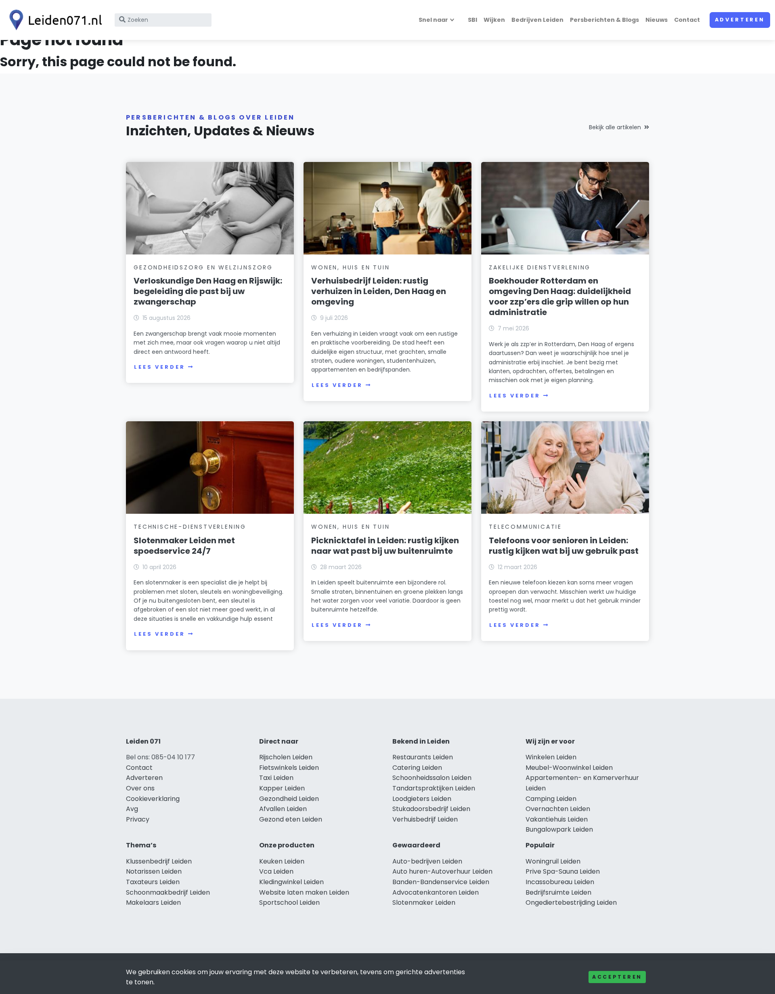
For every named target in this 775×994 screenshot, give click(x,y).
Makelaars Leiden (153, 902)
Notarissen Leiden (154, 871)
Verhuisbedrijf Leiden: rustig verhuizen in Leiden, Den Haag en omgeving (378, 291)
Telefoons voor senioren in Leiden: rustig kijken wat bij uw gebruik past (564, 546)
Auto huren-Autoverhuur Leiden (442, 871)
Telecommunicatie (525, 527)
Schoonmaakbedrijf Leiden (168, 892)
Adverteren (740, 19)
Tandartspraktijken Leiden (433, 788)
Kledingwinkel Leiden (291, 882)
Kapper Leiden (282, 788)
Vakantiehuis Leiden (557, 819)
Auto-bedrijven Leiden (427, 861)
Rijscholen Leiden (285, 757)
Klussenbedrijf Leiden (159, 861)
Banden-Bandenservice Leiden (440, 882)
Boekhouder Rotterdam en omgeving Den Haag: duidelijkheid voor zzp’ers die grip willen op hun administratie (560, 296)
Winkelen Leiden (551, 757)
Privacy (137, 819)
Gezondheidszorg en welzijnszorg (203, 267)
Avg (132, 808)
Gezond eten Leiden (290, 819)
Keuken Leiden (281, 861)
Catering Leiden (417, 767)
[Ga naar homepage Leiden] (53, 20)
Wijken (494, 20)
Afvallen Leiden (283, 808)
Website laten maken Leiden (304, 892)
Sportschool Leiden (289, 902)
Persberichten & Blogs (604, 20)
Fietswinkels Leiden (289, 767)
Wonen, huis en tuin (350, 267)
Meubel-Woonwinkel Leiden (569, 767)
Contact (687, 20)
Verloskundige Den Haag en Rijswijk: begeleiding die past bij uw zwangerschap (208, 291)
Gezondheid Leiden (289, 798)
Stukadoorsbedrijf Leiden (431, 808)
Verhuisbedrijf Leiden (425, 819)
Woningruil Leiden (553, 861)
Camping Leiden (551, 798)
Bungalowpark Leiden (559, 829)
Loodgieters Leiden (421, 798)
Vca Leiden (276, 871)
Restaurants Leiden (422, 757)
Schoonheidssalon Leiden (431, 777)
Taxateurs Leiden (153, 882)
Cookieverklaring (153, 798)
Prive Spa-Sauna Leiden (563, 871)
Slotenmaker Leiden (423, 902)
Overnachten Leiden (558, 808)
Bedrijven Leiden (537, 20)
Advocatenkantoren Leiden (435, 892)
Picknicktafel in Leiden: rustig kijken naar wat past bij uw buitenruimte (385, 546)
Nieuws (656, 20)
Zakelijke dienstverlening (540, 267)
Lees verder (159, 367)
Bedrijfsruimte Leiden (558, 892)
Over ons (140, 788)
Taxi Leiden (276, 777)
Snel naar (433, 20)
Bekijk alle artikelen (615, 127)
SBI (472, 20)
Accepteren (617, 976)
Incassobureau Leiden (560, 882)
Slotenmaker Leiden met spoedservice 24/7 (184, 546)
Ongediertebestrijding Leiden (571, 902)
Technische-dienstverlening (190, 527)
